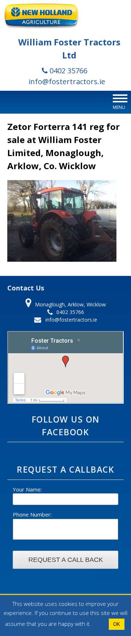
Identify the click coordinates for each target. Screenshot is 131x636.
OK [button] (116, 624)
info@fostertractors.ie (66, 81)
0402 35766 (67, 71)
